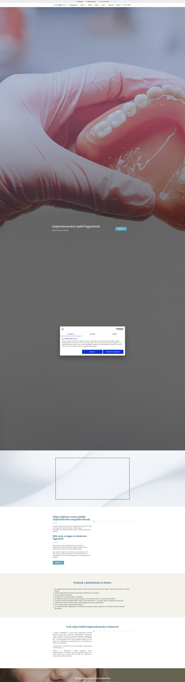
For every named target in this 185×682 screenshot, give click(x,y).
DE (129, 5)
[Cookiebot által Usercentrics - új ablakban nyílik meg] (117, 329)
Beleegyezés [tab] (71, 334)
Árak (103, 5)
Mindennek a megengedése (113, 351)
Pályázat (118, 5)
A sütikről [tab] (114, 334)
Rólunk (83, 5)
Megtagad (92, 351)
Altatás (96, 5)
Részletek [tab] (92, 334)
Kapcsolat (111, 5)
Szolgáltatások (73, 5)
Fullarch (90, 5)
